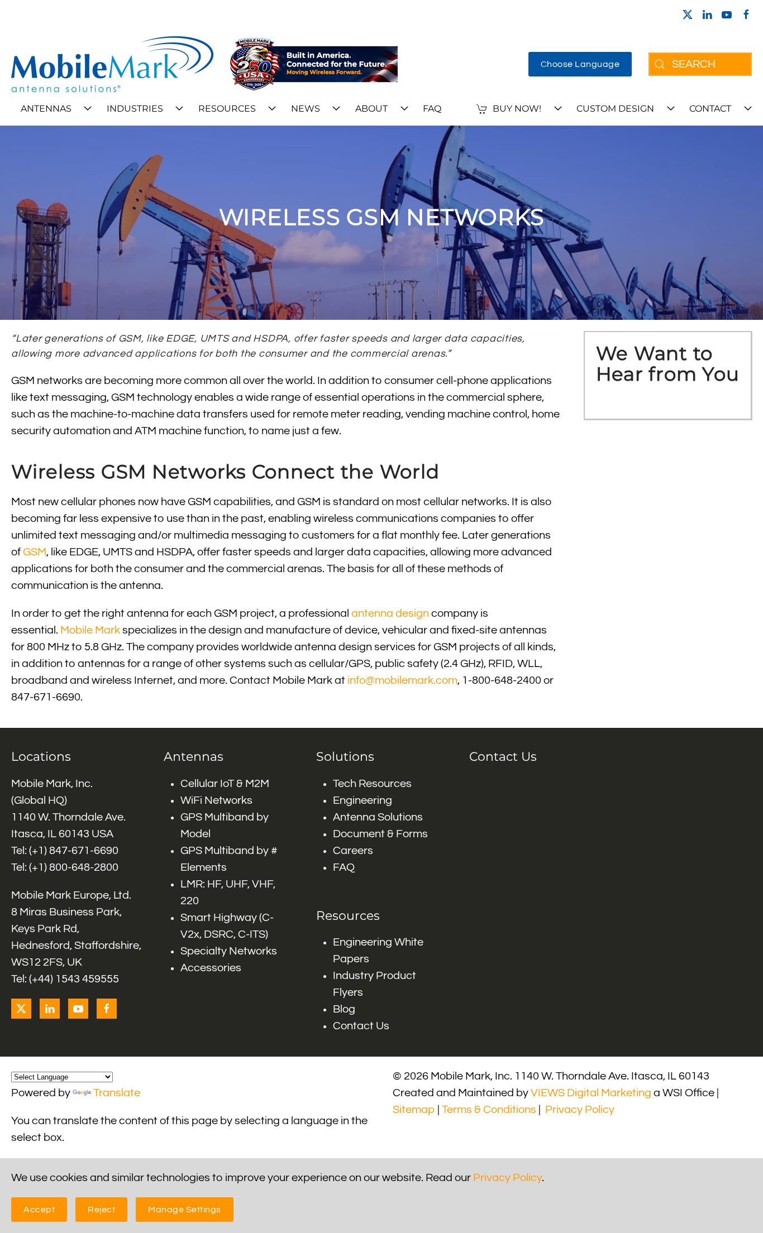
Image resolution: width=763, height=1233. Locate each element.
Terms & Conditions (489, 1109)
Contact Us (361, 1026)
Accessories (210, 967)
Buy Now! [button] (517, 108)
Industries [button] (135, 108)
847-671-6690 (83, 850)
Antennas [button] (46, 108)
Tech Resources (372, 783)
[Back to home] (112, 64)
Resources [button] (227, 108)
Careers (353, 850)
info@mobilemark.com (402, 680)
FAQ (432, 108)
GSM (34, 552)
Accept (39, 1209)
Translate (116, 1092)
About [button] (371, 108)
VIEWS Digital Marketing (591, 1092)
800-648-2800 (83, 867)
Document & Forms (380, 833)
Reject (101, 1209)
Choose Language (580, 64)
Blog (344, 1009)
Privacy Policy (579, 1109)
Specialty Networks (228, 951)
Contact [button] (710, 108)
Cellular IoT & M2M (224, 783)
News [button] (305, 108)
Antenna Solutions (378, 817)
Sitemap (414, 1109)
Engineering (362, 800)
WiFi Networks (216, 800)
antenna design (390, 613)
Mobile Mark (90, 630)
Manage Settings (184, 1209)
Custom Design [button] (615, 108)
